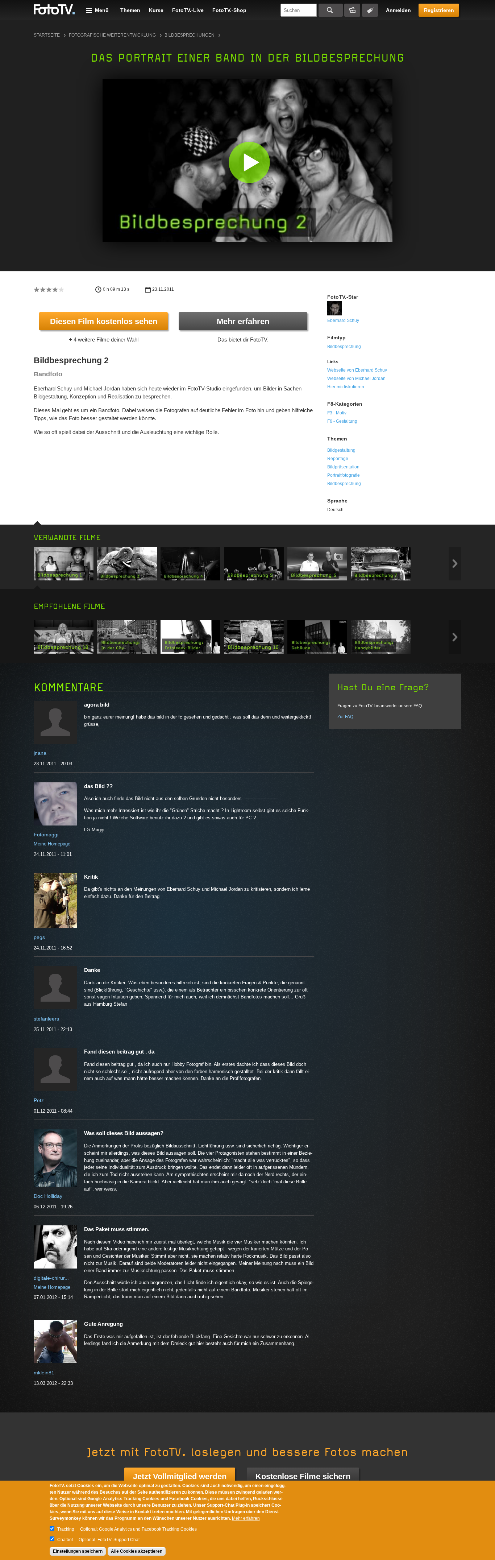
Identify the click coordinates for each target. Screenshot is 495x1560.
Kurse (156, 10)
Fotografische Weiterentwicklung (112, 35)
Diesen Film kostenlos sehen (103, 321)
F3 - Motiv (336, 412)
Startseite (47, 35)
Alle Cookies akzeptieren (136, 1551)
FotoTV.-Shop (229, 10)
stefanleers (46, 1019)
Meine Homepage (52, 844)
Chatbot (65, 1539)
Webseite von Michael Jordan (356, 378)
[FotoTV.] (54, 9)
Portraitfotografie (343, 475)
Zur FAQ (345, 716)
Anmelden (398, 10)
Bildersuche (352, 10)
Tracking (65, 1529)
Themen (130, 10)
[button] (249, 162)
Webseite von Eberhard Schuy (357, 370)
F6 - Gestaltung (342, 421)
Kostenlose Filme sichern (302, 1476)
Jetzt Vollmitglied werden (179, 1476)
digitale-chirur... (51, 1278)
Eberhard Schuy (343, 320)
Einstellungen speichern (78, 1551)
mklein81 (44, 1372)
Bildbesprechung (344, 346)
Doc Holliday (48, 1196)
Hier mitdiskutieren (345, 386)
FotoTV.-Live (188, 10)
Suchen (331, 10)
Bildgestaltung (341, 450)
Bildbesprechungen (190, 35)
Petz (39, 1100)
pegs (39, 937)
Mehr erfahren (243, 321)
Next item (455, 563)
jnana (40, 753)
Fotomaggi (46, 834)
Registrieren (439, 10)
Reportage (337, 458)
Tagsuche (370, 10)
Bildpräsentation (343, 466)
